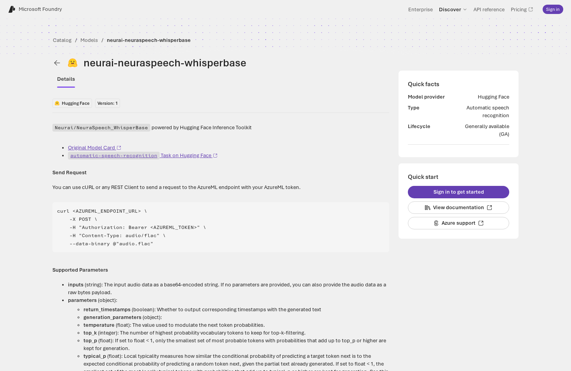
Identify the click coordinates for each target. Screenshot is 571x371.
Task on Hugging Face (140, 155)
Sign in (553, 9)
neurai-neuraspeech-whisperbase (149, 40)
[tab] (66, 79)
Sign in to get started (458, 192)
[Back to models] (57, 63)
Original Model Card (91, 147)
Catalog (62, 40)
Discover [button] (450, 9)
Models (89, 40)
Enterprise (420, 9)
